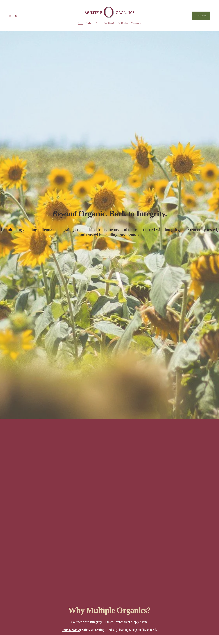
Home (80, 23)
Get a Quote (201, 16)
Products (89, 23)
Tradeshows (136, 23)
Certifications (123, 23)
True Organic (109, 23)
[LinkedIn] (15, 15)
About (98, 23)
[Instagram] (10, 15)
